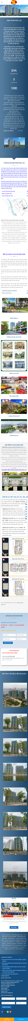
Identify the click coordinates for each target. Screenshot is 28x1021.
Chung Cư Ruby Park (18, 95)
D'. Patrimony (22, 947)
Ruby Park (12, 656)
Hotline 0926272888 (7, 1019)
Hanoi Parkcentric (19, 948)
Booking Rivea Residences (7, 992)
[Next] (26, 913)
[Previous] (2, 913)
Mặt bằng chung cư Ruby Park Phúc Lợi (12, 447)
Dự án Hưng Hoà (9, 940)
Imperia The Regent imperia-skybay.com (10, 982)
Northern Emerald (11, 943)
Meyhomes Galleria (14, 947)
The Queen (20, 943)
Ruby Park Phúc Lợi (5, 989)
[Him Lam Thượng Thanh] (14, 2)
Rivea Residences (18, 945)
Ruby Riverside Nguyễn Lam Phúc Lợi (11, 658)
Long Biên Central (19, 940)
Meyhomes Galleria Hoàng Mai (8, 985)
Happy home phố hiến (10, 948)
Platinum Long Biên (5, 986)
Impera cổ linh (4, 991)
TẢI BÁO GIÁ (21, 1019)
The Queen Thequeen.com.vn (7, 983)
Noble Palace (11, 938)
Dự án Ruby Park (6, 935)
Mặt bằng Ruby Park (17, 935)
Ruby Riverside (12, 936)
